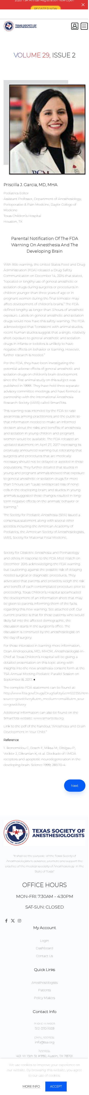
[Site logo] (20, 26)
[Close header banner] (83, 4)
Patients (44, 990)
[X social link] (12, 920)
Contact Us (44, 956)
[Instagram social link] (19, 920)
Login (44, 940)
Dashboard (44, 948)
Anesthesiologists (45, 982)
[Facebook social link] (6, 920)
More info (32, 1086)
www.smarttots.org (48, 718)
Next (74, 785)
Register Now (45, 8)
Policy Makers (44, 998)
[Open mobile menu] (84, 26)
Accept (56, 1086)
